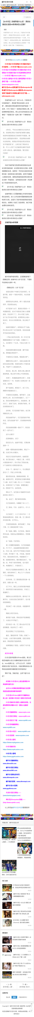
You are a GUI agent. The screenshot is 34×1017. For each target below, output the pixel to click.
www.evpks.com (24, 712)
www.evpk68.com (24, 731)
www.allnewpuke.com (10, 777)
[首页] (31, 1003)
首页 (4, 5)
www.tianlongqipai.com (11, 795)
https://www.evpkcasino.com (13, 749)
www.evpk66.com (25, 720)
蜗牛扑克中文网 (7, 2)
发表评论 (28, 17)
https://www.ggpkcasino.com (13, 756)
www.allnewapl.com (23, 781)
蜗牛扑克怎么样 (11, 5)
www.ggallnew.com (9, 788)
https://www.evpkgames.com (13, 742)
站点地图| (29, 1006)
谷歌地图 (19, 1008)
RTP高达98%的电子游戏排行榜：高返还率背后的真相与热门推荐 (22, 887)
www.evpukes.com (22, 735)
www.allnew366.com (10, 770)
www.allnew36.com (9, 763)
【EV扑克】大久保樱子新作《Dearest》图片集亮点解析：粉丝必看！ (22, 922)
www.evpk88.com (9, 727)
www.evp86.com (17, 60)
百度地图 (14, 1008)
